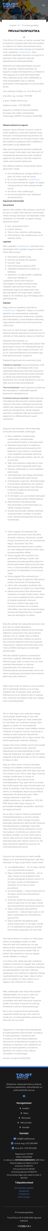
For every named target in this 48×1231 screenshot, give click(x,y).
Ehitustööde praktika (24, 1188)
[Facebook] (24, 1096)
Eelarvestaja (24, 1197)
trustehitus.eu (24, 52)
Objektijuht (24, 1191)
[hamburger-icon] (43, 5)
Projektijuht (24, 1194)
